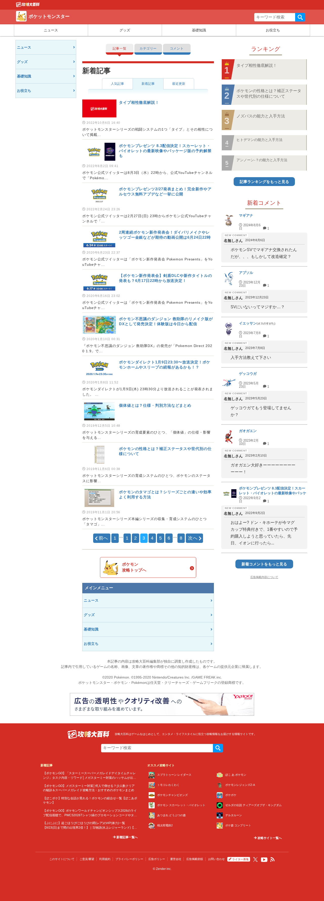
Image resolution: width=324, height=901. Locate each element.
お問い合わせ (216, 859)
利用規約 (104, 859)
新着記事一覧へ (127, 837)
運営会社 (175, 859)
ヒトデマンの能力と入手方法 (259, 140)
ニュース (51, 30)
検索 (300, 17)
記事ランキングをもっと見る (264, 181)
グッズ (124, 30)
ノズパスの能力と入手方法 (260, 116)
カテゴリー (148, 48)
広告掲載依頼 (194, 859)
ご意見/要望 (86, 859)
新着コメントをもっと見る (264, 564)
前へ (103, 538)
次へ (193, 538)
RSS (272, 859)
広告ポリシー (156, 859)
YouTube (264, 859)
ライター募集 (240, 859)
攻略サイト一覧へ (269, 838)
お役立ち (273, 30)
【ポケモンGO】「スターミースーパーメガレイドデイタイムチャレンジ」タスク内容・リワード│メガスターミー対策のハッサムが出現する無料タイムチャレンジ (89, 777)
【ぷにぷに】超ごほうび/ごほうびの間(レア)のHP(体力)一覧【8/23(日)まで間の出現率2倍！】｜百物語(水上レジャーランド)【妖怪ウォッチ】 (90, 827)
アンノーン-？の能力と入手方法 (261, 160)
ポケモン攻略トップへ (134, 567)
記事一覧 (120, 48)
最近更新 (178, 84)
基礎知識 (199, 30)
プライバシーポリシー (129, 859)
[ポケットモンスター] (28, 6)
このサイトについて (61, 859)
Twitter (255, 859)
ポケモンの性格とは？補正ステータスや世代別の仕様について (268, 93)
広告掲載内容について (264, 577)
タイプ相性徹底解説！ (256, 65)
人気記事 (117, 84)
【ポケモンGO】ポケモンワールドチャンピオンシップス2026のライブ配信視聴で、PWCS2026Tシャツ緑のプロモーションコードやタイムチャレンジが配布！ (90, 815)
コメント (177, 48)
